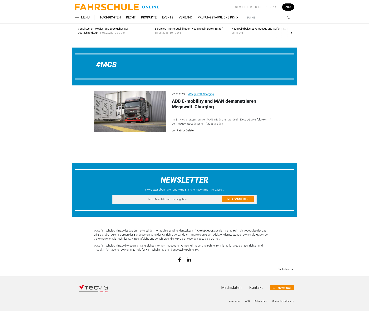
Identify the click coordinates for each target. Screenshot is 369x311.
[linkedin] (189, 259)
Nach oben (283, 269)
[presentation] (291, 32)
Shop (258, 6)
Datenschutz (261, 301)
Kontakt (272, 6)
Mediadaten (231, 287)
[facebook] (179, 259)
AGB (247, 301)
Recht (131, 17)
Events (167, 17)
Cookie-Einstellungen (283, 301)
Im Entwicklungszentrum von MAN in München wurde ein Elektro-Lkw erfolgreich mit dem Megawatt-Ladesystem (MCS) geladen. (222, 121)
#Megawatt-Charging (201, 94)
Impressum (234, 301)
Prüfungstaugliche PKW (217, 17)
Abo (288, 6)
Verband (185, 17)
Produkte (149, 17)
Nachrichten (110, 17)
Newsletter (243, 6)
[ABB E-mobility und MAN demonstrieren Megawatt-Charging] (130, 111)
